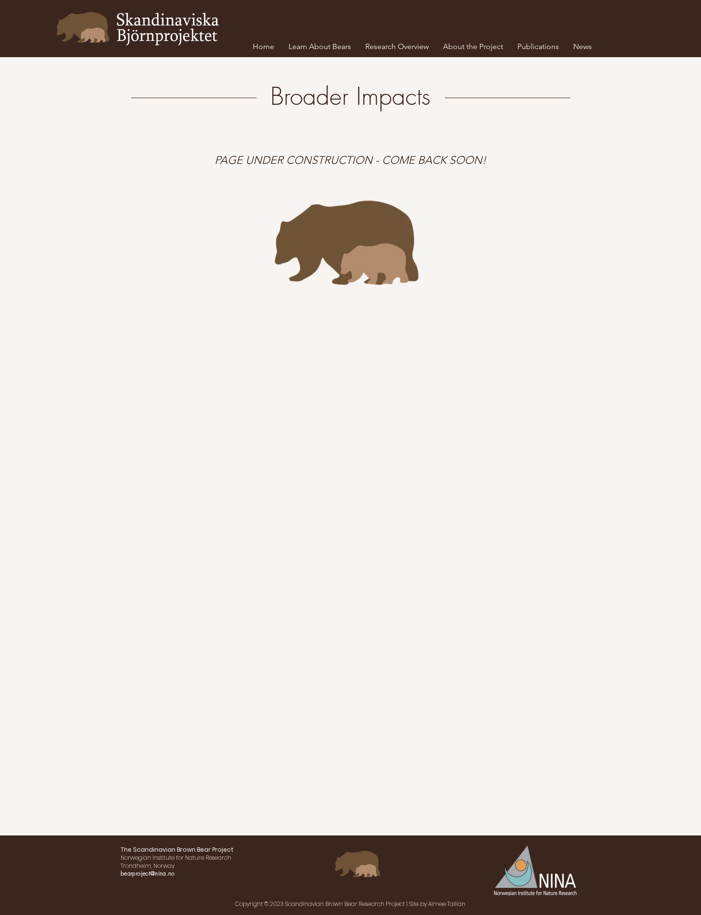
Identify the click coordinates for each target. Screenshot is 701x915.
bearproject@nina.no (148, 873)
